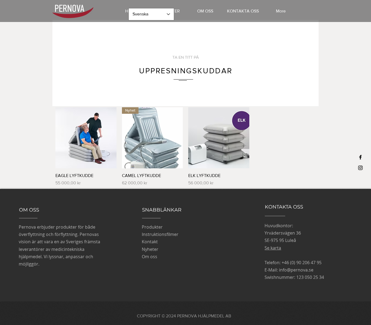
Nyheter (150, 249)
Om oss (149, 257)
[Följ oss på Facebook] (360, 157)
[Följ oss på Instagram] (360, 168)
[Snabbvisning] (86, 137)
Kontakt (150, 242)
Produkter (152, 227)
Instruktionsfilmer (160, 234)
